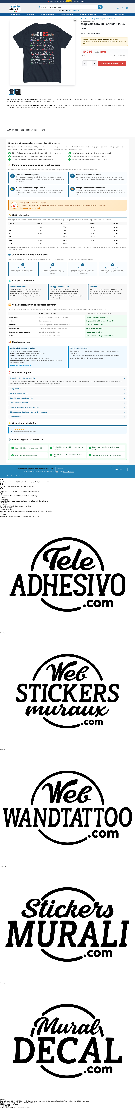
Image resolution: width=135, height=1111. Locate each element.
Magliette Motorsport (98, 19)
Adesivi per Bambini (47, 14)
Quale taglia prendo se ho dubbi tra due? (24, 407)
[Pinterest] (6, 1106)
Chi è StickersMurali (7, 506)
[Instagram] (1, 1106)
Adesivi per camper (67, 14)
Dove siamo (28, 506)
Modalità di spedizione (8, 501)
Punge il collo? (15, 389)
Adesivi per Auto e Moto (88, 14)
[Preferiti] (118, 8)
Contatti (3, 515)
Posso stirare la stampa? (19, 403)
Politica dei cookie (45, 511)
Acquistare (4, 499)
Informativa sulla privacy (22, 511)
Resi (33, 501)
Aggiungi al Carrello (112, 63)
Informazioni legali (7, 509)
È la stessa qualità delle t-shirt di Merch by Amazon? (29, 412)
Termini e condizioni (7, 511)
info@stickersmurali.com (8, 516)
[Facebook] (4, 1106)
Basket (80, 10)
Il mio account (22, 516)
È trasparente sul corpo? (19, 393)
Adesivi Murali (15, 14)
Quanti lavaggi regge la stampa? (21, 398)
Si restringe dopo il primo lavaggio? (23, 378)
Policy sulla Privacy (68, 472)
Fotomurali (30, 14)
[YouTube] (9, 1106)
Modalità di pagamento (24, 501)
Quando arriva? (15, 417)
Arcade (75, 10)
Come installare (44, 501)
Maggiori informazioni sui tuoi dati (15, 475)
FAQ (37, 501)
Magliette (105, 14)
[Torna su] (1, 1110)
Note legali (35, 511)
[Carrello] (126, 8)
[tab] (12, 92)
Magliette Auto (111, 19)
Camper (69, 10)
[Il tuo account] (122, 8)
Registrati (119, 469)
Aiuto (29, 516)
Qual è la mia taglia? (93, 33)
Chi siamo (4, 504)
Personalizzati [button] (119, 14)
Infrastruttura (18, 506)
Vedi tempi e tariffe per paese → (20, 365)
